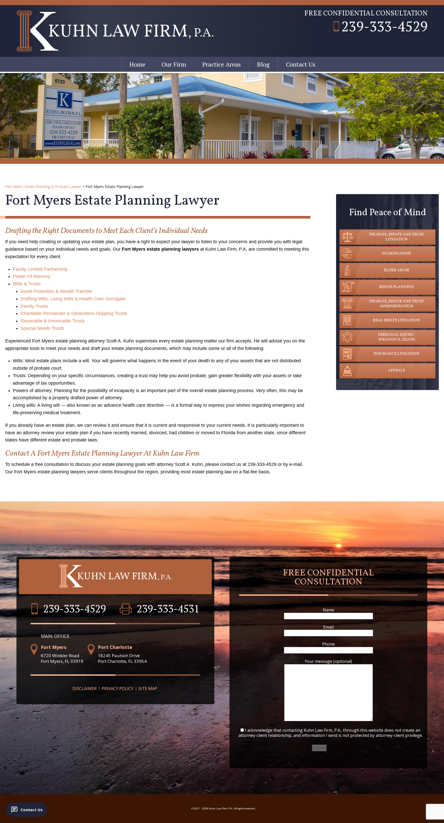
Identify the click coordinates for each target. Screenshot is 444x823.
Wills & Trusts (27, 283)
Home (137, 64)
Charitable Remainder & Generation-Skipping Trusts (74, 313)
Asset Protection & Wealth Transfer (56, 291)
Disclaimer (84, 688)
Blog (263, 64)
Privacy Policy (117, 688)
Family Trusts (34, 306)
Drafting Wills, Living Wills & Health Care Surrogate (73, 298)
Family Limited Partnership (40, 269)
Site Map (147, 688)
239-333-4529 (384, 26)
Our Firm (174, 64)
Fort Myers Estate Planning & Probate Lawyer (43, 186)
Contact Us (300, 64)
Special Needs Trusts (42, 328)
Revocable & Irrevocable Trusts (53, 320)
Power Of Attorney (31, 276)
